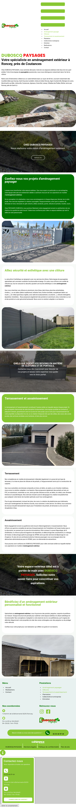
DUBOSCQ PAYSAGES (13, 747)
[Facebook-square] (48, 711)
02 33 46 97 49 (58, 734)
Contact (46, 47)
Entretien (46, 43)
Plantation (47, 38)
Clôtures (46, 34)
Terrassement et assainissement (54, 36)
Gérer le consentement (10, 806)
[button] (38, 157)
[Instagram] (41, 711)
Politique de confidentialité (48, 747)
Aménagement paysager (51, 32)
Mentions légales (30, 747)
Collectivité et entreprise (51, 41)
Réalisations (48, 45)
